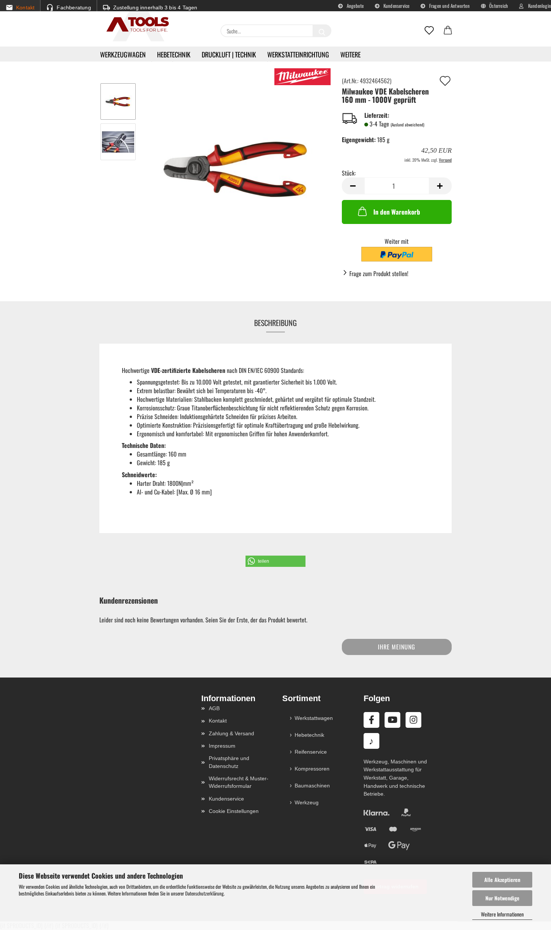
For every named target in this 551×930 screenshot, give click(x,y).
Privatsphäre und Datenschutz (229, 762)
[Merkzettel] (429, 31)
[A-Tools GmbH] (135, 24)
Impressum (222, 746)
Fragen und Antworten (449, 5)
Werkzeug (307, 802)
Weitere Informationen (502, 914)
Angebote (355, 5)
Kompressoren (312, 769)
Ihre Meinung (396, 646)
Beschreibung (275, 322)
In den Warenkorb (396, 211)
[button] (448, 31)
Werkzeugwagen (123, 54)
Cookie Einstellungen (234, 811)
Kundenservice (396, 5)
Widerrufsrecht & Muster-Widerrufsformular (238, 782)
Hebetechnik (173, 54)
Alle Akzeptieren (502, 879)
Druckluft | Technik (229, 54)
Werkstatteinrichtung (298, 54)
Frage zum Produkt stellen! (378, 273)
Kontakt (218, 721)
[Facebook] (371, 720)
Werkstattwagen (314, 718)
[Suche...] (322, 30)
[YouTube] (392, 720)
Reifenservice (311, 752)
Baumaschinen (312, 786)
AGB (214, 708)
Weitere (350, 54)
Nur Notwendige (502, 898)
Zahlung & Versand (231, 733)
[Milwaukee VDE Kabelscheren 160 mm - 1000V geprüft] (236, 160)
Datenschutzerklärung (204, 893)
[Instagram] (413, 720)
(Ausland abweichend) (407, 125)
